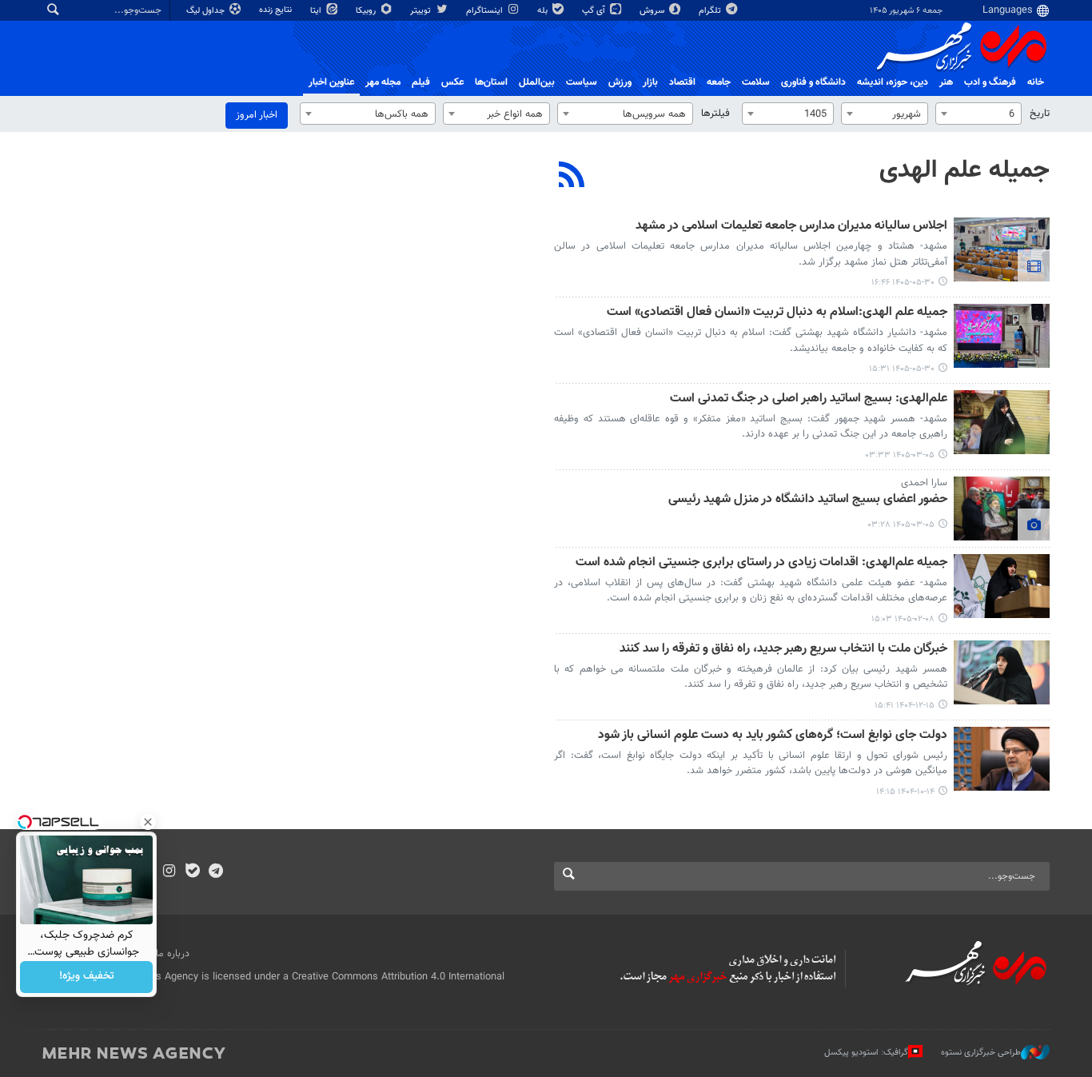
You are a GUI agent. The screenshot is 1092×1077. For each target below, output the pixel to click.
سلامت (756, 82)
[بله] (192, 872)
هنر (946, 82)
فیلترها (715, 114)
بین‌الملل (537, 82)
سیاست (581, 82)
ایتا (317, 11)
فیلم (421, 82)
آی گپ (595, 11)
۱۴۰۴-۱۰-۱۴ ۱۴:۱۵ (905, 792)
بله (543, 11)
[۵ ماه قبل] (1002, 672)
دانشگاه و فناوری (813, 82)
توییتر (421, 11)
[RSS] (572, 177)
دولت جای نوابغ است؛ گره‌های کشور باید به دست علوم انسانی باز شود (772, 736)
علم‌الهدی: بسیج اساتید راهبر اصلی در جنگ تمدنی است (808, 399)
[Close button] (148, 822)
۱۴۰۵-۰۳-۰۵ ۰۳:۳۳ (900, 455)
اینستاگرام (485, 11)
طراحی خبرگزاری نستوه (981, 1052)
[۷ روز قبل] (1002, 249)
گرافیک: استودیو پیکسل (866, 1052)
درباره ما (172, 954)
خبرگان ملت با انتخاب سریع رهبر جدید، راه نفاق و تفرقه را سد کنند (783, 649)
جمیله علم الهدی (964, 170)
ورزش (620, 82)
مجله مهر (383, 82)
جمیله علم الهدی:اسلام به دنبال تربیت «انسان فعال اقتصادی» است (777, 313)
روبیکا (367, 11)
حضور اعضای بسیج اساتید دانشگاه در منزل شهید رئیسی (807, 500)
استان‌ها (491, 82)
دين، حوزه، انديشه (892, 82)
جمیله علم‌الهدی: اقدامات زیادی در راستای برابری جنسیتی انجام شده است (761, 563)
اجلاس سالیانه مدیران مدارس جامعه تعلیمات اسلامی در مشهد (791, 226)
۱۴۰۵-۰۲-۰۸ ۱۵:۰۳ (903, 619)
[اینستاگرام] (169, 872)
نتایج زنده (276, 10)
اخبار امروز (256, 115)
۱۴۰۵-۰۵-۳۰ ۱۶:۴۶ (903, 282)
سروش (653, 11)
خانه (1035, 82)
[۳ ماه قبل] (1002, 422)
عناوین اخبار (331, 82)
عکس (452, 82)
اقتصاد (682, 82)
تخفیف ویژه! (86, 977)
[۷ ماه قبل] (1002, 759)
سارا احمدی (924, 483)
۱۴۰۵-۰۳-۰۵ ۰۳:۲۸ (901, 525)
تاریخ (1040, 114)
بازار (650, 82)
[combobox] (978, 113)
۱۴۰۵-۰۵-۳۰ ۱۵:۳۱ (902, 369)
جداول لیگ (206, 11)
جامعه (719, 82)
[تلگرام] (215, 872)
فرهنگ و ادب (990, 82)
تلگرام (711, 11)
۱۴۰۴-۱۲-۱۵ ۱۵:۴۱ (905, 705)
